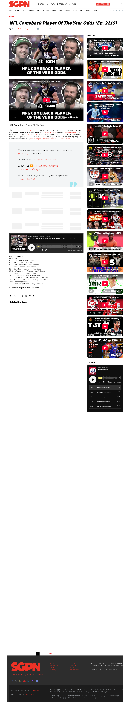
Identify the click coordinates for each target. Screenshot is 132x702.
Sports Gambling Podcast (24, 29)
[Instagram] (113, 10)
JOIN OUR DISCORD (103, 4)
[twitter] (16, 681)
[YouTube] (119, 10)
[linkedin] (28, 681)
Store (72, 667)
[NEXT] (55, 653)
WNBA (54, 10)
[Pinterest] (18, 296)
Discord (73, 665)
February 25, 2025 (26, 178)
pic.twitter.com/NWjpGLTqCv (32, 169)
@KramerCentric (71, 132)
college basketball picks (45, 159)
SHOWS (41, 4)
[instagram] (20, 681)
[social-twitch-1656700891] (33, 681)
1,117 (50, 654)
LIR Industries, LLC (36, 690)
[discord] (37, 681)
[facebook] (12, 681)
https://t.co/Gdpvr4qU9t (45, 165)
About (52, 663)
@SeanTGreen (50, 132)
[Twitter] (110, 10)
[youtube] (24, 681)
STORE (67, 4)
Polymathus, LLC (31, 694)
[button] (121, 4)
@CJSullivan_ (33, 134)
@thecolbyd (23, 153)
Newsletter (74, 670)
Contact (73, 663)
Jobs (52, 667)
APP (48, 4)
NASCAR (46, 10)
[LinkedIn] (26, 296)
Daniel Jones (65, 139)
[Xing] (33, 296)
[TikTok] (116, 10)
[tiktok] (41, 681)
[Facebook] (11, 296)
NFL (11, 16)
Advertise (54, 665)
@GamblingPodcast (25, 130)
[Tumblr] (22, 296)
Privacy (53, 670)
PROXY (61, 4)
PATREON (54, 4)
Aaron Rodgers (36, 139)
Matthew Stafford (49, 139)
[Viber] (30, 296)
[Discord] (122, 10)
